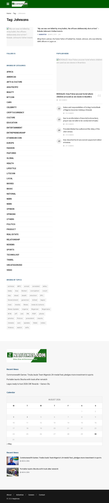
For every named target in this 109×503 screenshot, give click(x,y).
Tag (14, 13)
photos (11, 318)
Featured (11, 153)
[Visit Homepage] (20, 4)
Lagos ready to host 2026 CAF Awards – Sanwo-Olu (28, 384)
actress (11, 286)
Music (10, 189)
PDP (34, 314)
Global (10, 158)
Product (11, 229)
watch (19, 327)
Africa (10, 72)
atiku (45, 286)
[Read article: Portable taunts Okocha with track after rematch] (13, 472)
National (11, 194)
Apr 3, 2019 (53, 34)
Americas (11, 77)
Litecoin (11, 173)
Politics (11, 224)
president (30, 318)
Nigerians (46, 309)
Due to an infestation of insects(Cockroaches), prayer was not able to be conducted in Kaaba (80, 119)
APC (19, 286)
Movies (10, 184)
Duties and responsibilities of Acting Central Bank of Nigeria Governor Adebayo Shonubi (81, 108)
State (35, 323)
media (17, 305)
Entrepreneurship (16, 133)
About (9, 495)
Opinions (11, 214)
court (45, 291)
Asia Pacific (12, 87)
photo (41, 314)
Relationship (13, 240)
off (16, 314)
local (10, 178)
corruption (34, 291)
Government (13, 300)
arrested (36, 286)
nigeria (25, 309)
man (10, 305)
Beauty (10, 92)
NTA (9, 314)
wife (27, 327)
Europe (10, 143)
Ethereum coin (14, 138)
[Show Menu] (8, 4)
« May (9, 444)
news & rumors (38, 305)
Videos (11, 327)
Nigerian (35, 309)
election (33, 295)
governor (25, 300)
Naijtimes (16, 499)
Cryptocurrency (15, 112)
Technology (13, 255)
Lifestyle (11, 168)
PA (28, 314)
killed (34, 300)
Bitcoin (10, 97)
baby (10, 291)
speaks (27, 323)
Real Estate (12, 234)
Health (10, 163)
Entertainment (14, 128)
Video (9, 270)
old (22, 314)
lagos (43, 300)
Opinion (10, 209)
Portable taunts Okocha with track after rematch (27, 379)
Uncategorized (14, 265)
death (24, 295)
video (43, 323)
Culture (11, 118)
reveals (11, 323)
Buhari (24, 291)
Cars (9, 102)
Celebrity (11, 107)
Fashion (10, 148)
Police (20, 318)
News (9, 199)
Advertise (20, 495)
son (18, 323)
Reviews (10, 245)
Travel (10, 260)
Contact (42, 495)
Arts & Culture (14, 82)
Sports (10, 250)
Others (10, 219)
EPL (41, 295)
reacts (40, 318)
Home (9, 13)
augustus (43, 34)
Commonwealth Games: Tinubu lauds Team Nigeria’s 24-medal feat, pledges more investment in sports (50, 375)
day (9, 295)
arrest (26, 286)
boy (16, 291)
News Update (13, 309)
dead (16, 295)
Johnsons (21, 13)
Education (12, 123)
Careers (31, 495)
